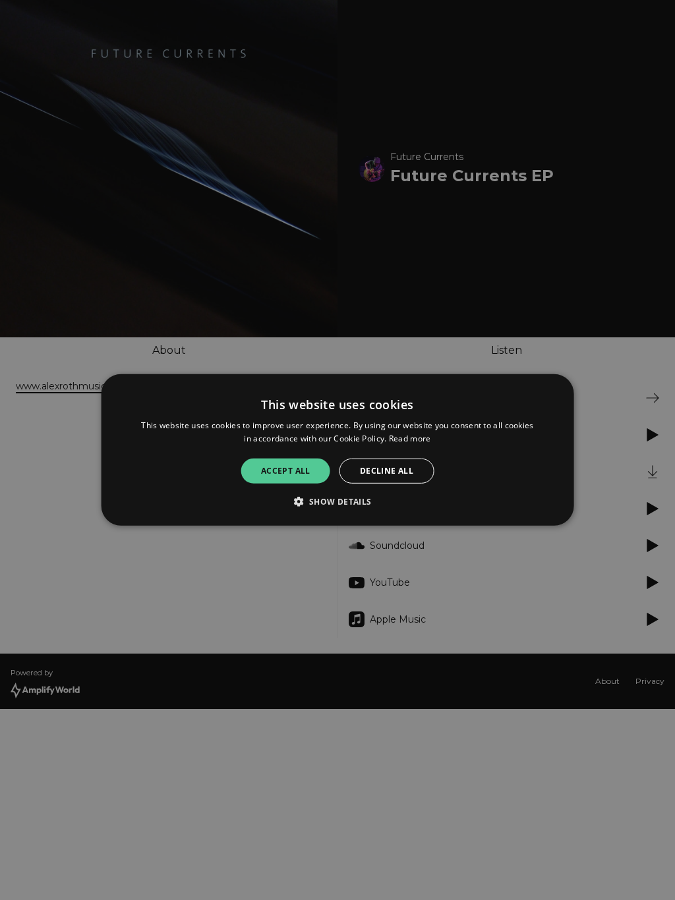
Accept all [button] (285, 470)
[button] (337, 501)
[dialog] (338, 450)
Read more (410, 438)
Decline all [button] (386, 470)
